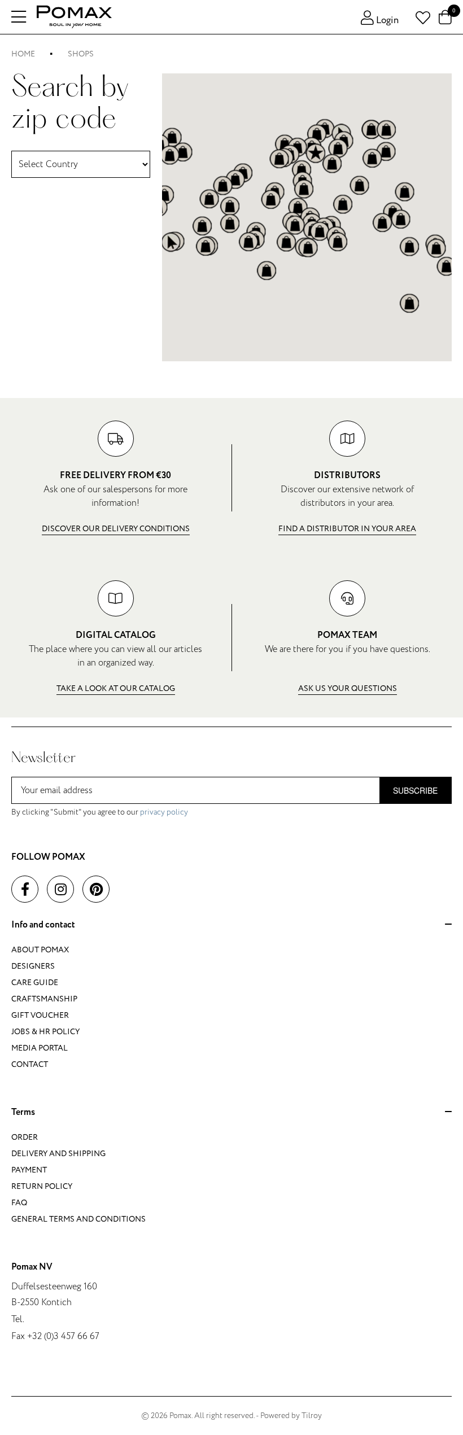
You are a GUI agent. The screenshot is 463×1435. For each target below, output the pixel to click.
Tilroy (312, 1415)
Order (24, 1137)
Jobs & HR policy (45, 1031)
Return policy (41, 1186)
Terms (23, 1112)
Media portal (39, 1048)
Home (23, 54)
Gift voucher (40, 1015)
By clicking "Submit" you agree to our (99, 812)
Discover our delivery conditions (116, 528)
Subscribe (415, 790)
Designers (33, 966)
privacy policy (164, 812)
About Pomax (40, 949)
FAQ (19, 1202)
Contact (29, 1064)
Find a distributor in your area (347, 528)
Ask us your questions (347, 688)
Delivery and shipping (58, 1153)
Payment (29, 1170)
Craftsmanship (44, 999)
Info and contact (43, 925)
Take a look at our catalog (115, 688)
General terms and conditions (78, 1219)
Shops (81, 54)
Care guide (34, 982)
